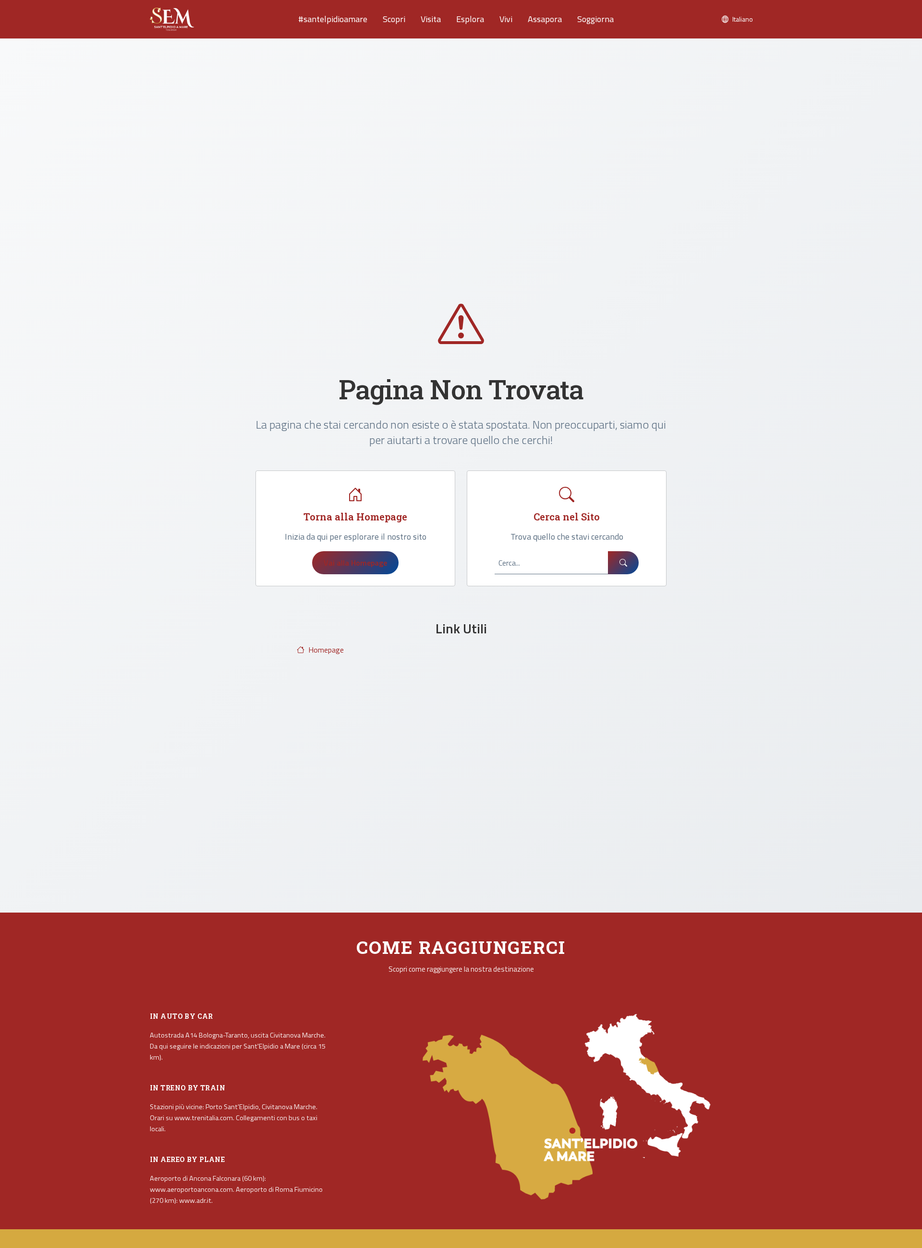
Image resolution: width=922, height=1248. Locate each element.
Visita (431, 18)
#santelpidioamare (332, 18)
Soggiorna (595, 18)
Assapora (545, 18)
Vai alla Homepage (355, 562)
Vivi (505, 18)
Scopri (394, 18)
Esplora (470, 18)
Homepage (326, 649)
